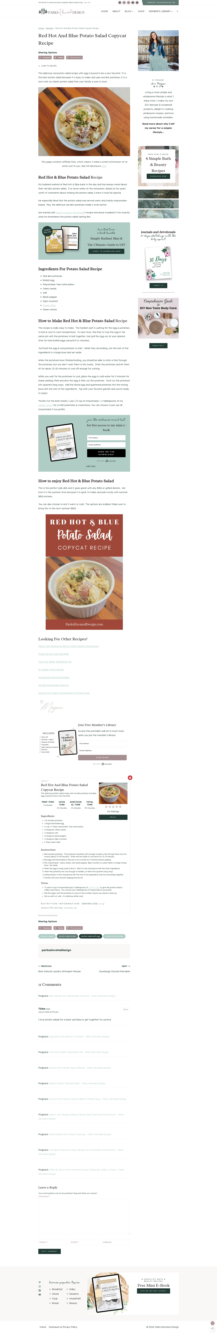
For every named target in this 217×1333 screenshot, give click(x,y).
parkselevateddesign (56, 950)
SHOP (141, 11)
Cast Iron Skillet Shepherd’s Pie (55, 661)
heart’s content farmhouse (70, 212)
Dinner (55, 1293)
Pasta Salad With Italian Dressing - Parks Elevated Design (80, 1134)
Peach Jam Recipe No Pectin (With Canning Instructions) (68, 646)
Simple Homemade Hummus (53, 685)
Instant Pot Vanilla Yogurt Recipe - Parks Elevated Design (80, 1067)
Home (43, 1327)
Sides (72, 1289)
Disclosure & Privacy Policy (63, 1327)
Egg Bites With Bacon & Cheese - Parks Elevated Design (79, 1036)
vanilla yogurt (45, 405)
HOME (104, 11)
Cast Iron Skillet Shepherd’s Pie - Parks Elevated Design (79, 1052)
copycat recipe (47, 936)
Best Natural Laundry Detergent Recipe (59, 969)
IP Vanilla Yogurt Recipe (51, 669)
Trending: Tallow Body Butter (161, 2)
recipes (158, 194)
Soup (55, 1298)
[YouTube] (133, 2)
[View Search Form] (177, 11)
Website (107, 1242)
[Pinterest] (128, 2)
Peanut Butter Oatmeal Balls (53, 653)
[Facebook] (120, 2)
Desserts (74, 1293)
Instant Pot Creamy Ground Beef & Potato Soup (64, 692)
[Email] (137, 2)
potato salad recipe (67, 936)
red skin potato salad (114, 936)
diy (158, 203)
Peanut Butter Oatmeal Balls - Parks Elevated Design (77, 1083)
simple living (158, 213)
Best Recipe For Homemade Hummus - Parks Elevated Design (82, 995)
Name (43, 1242)
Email (75, 1242)
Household (74, 1298)
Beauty (73, 1303)
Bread (55, 1303)
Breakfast (57, 1289)
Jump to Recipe (49, 66)
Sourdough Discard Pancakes (53, 677)
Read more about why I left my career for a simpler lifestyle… (158, 128)
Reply (125, 1009)
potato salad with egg (90, 936)
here (103, 166)
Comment (44, 1196)
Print (113, 817)
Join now (87, 2)
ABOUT (116, 11)
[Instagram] (124, 2)
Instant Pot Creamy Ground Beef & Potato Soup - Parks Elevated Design (87, 1098)
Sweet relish (49, 305)
